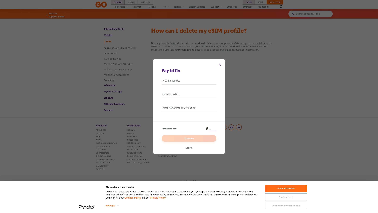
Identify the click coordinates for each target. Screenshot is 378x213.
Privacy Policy (158, 197)
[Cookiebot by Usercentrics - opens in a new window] (86, 207)
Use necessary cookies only (286, 205)
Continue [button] (189, 138)
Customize (284, 197)
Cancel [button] (189, 147)
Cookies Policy (132, 197)
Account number (171, 80)
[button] (220, 64)
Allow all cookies (286, 188)
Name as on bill (170, 94)
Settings (110, 205)
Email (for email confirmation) (179, 107)
